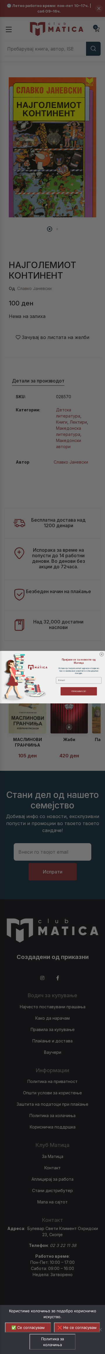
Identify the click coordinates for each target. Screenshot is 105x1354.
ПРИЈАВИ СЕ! (78, 691)
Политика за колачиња (52, 1341)
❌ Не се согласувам (77, 1327)
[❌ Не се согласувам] (100, 1329)
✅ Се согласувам (28, 1327)
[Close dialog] (102, 654)
